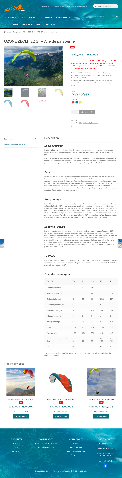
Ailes (24, 32)
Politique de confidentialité (62, 471)
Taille (73, 91)
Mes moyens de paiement (76, 451)
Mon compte (46, 6)
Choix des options (20, 416)
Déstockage (61, 17)
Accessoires (16, 455)
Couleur (74, 99)
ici (80, 68)
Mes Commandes (76, 447)
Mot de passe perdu (76, 455)
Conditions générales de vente (77, 6)
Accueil (9, 32)
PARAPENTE (34, 17)
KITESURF (9, 17)
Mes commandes (58, 6)
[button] (60, 48)
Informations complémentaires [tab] (15, 145)
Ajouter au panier (87, 112)
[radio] (73, 94)
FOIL (22, 17)
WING (47, 17)
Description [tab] (8, 139)
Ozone (73, 127)
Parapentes (17, 32)
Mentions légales (81, 471)
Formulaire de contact (46, 447)
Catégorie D (86, 123)
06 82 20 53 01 (107, 444)
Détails (75, 444)
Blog (53, 25)
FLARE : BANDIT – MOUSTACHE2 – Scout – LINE (26, 25)
